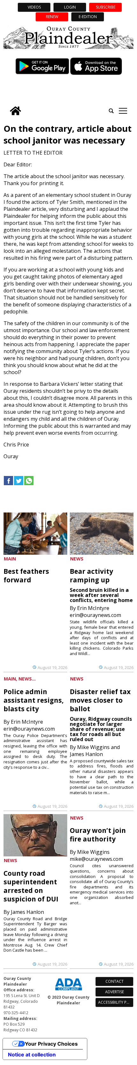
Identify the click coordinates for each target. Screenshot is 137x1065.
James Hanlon (27, 911)
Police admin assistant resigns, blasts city (34, 700)
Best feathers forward (26, 575)
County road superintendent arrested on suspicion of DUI (31, 886)
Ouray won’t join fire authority (98, 834)
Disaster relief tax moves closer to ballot (100, 700)
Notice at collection (32, 1054)
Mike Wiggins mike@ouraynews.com (96, 855)
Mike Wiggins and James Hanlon (95, 751)
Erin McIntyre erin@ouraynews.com (95, 612)
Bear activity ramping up (91, 575)
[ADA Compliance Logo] (68, 991)
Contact (114, 981)
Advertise (114, 992)
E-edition (88, 16)
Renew (52, 16)
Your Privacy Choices (51, 1044)
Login (70, 7)
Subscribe (105, 7)
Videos (34, 7)
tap (123, 110)
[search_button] (111, 110)
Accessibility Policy (115, 1002)
